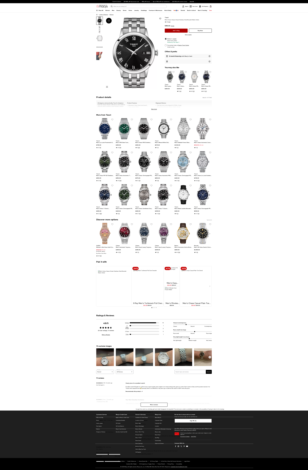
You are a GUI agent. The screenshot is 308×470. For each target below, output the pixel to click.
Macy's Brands (138, 429)
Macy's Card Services (121, 429)
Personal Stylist (138, 434)
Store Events (138, 440)
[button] (129, 53)
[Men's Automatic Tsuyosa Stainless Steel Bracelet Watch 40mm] (124, 233)
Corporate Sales (158, 420)
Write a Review (106, 334)
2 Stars (127, 331)
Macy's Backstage (139, 426)
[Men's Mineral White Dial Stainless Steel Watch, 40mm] (164, 128)
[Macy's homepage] (97, 14)
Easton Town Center (183, 45)
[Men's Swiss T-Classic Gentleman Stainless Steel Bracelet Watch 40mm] (105, 194)
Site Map (157, 437)
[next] (210, 286)
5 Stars (127, 322)
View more (154, 109)
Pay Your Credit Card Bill (121, 431)
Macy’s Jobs (158, 431)
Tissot (167, 17)
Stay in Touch (138, 437)
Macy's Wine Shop (139, 431)
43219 (174, 39)
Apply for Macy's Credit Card (122, 417)
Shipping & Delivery (100, 431)
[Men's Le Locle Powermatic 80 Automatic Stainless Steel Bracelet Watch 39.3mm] (105, 128)
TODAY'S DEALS (116, 1)
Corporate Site (158, 423)
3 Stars (127, 328)
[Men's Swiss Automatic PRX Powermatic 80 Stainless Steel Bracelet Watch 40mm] (164, 161)
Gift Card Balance (120, 426)
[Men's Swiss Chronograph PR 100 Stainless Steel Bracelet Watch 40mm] (182, 77)
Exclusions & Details (185, 436)
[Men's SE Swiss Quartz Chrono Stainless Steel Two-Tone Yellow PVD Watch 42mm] (203, 233)
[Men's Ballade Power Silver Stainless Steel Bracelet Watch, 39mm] (183, 128)
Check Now (193, 436)
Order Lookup (99, 423)
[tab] (99, 21)
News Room (157, 434)
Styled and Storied (159, 443)
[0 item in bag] (211, 6)
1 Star (127, 334)
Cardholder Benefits (120, 420)
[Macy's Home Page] (102, 6)
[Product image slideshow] (134, 53)
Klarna (97, 420)
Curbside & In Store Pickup (141, 417)
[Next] (210, 77)
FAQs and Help (99, 417)
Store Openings (139, 443)
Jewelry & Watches (103, 14)
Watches (111, 14)
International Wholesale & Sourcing (163, 429)
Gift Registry (138, 452)
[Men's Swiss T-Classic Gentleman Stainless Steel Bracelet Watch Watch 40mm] (164, 194)
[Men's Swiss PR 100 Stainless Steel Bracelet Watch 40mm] (206, 77)
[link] (170, 87)
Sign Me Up (193, 420)
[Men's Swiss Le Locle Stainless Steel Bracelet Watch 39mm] (203, 161)
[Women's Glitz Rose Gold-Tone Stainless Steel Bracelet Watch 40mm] (105, 233)
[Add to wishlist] (160, 19)
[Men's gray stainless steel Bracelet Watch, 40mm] (170, 77)
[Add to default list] (173, 72)
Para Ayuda (99, 426)
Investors (157, 426)
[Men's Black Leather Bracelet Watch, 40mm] (183, 194)
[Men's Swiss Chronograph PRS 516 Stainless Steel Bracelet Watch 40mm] (144, 161)
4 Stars (127, 325)
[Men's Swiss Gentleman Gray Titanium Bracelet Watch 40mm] (144, 194)
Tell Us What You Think (140, 449)
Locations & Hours (139, 420)
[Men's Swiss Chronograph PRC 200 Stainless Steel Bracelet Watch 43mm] (203, 194)
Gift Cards (118, 423)
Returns (98, 429)
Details (172, 26)
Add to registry (188, 34)
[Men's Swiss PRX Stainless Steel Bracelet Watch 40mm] (194, 77)
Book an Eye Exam (139, 446)
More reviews (154, 404)
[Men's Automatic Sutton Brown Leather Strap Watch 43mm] (183, 233)
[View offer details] (188, 56)
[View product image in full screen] (107, 87)
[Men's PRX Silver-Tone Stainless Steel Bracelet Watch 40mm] (124, 128)
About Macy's (158, 417)
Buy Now (200, 30)
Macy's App (138, 423)
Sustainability (158, 440)
